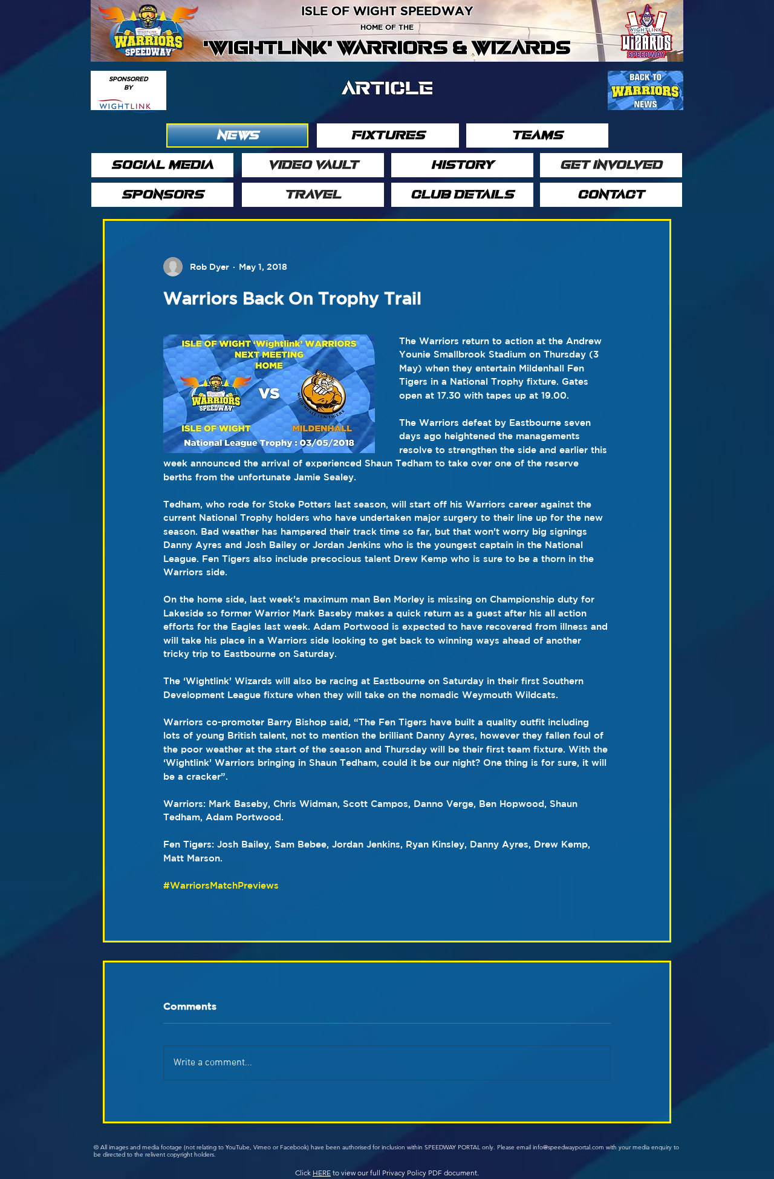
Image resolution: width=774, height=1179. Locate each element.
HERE (322, 1172)
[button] (237, 135)
